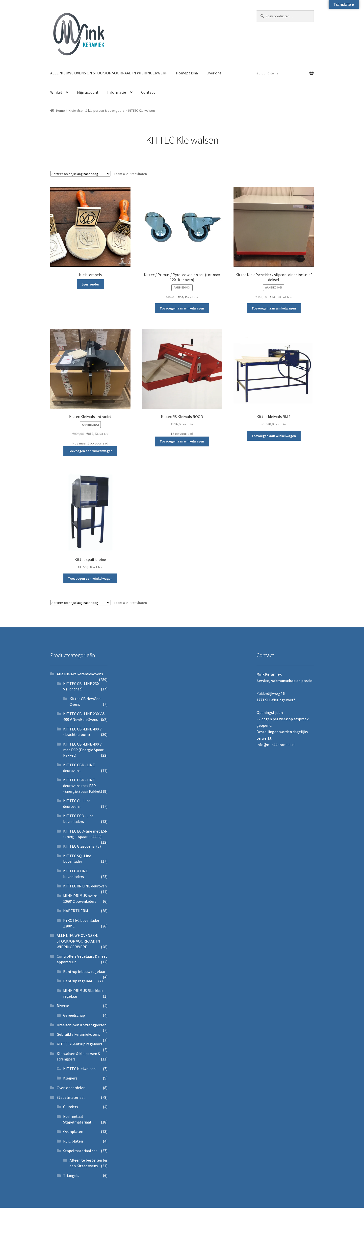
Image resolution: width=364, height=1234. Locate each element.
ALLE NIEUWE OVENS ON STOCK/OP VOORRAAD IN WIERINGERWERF (108, 72)
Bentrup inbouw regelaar (84, 971)
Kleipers (70, 1078)
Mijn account (88, 92)
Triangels (71, 1175)
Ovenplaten (73, 1131)
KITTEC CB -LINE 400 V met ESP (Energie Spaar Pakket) (83, 750)
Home (60, 110)
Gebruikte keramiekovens (78, 1034)
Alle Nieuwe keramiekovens (80, 673)
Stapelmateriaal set (80, 1150)
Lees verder (90, 284)
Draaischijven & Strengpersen (81, 1024)
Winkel (56, 92)
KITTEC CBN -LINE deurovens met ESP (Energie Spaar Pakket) (82, 785)
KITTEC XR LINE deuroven (85, 885)
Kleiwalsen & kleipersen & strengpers (97, 110)
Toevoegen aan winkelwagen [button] (182, 308)
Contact (148, 92)
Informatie (116, 92)
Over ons (214, 72)
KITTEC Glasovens (78, 846)
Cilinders (70, 1106)
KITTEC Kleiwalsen (79, 1068)
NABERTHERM (75, 910)
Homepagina (187, 72)
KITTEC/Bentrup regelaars (79, 1043)
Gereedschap (74, 1015)
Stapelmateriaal (71, 1097)
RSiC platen (73, 1141)
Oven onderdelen (71, 1087)
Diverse (63, 1005)
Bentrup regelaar (77, 980)
